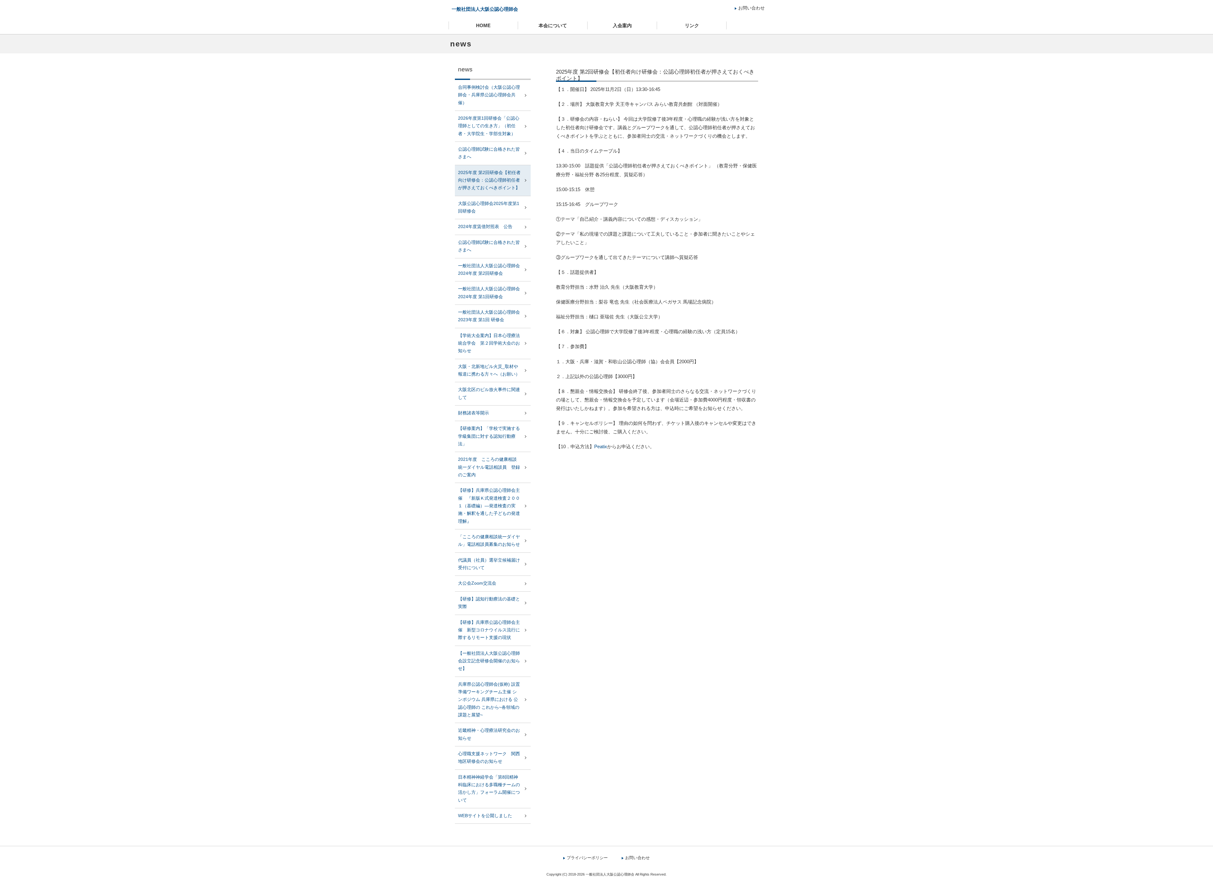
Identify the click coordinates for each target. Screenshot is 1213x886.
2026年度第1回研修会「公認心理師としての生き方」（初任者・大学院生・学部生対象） (488, 126)
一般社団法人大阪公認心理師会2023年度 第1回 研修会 (489, 316)
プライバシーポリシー (587, 857)
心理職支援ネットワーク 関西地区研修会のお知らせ (489, 757)
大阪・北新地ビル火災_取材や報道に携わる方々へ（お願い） (489, 370)
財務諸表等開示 (473, 413)
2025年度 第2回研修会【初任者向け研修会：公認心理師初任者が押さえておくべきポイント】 (489, 180)
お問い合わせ (751, 7)
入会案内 (622, 25)
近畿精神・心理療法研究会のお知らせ (489, 734)
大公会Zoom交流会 (477, 583)
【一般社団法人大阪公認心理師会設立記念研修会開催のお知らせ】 (489, 661)
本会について (553, 25)
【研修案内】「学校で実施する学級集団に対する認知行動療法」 (489, 436)
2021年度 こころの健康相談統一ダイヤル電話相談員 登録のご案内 (489, 467)
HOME (483, 25)
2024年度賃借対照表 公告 (485, 226)
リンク (692, 25)
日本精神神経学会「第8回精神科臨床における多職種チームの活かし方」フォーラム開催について (489, 789)
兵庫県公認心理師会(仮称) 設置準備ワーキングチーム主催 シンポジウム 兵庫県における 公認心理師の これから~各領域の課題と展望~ (489, 699)
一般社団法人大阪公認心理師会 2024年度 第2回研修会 (489, 269)
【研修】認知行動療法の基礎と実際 (489, 603)
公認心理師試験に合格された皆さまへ (489, 153)
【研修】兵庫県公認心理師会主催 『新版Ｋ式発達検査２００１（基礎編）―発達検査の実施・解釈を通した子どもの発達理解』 (489, 505)
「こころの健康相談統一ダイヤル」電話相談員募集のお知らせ (489, 540)
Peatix (600, 446)
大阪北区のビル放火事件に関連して (489, 393)
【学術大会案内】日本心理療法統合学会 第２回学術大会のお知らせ (489, 343)
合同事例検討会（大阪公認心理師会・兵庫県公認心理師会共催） (489, 95)
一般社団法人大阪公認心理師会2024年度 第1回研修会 (489, 292)
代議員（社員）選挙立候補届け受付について (489, 564)
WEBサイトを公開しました (485, 815)
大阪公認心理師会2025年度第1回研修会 (488, 207)
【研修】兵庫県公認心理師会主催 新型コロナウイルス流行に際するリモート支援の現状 (489, 630)
